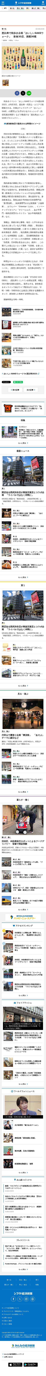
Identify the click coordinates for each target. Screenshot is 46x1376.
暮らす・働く (36, 8)
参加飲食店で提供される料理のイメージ (23, 123)
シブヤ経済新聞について (11, 1308)
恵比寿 (5, 40)
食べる (12, 8)
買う (27, 8)
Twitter (19, 1299)
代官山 (11, 40)
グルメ (17, 40)
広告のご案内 (7, 1321)
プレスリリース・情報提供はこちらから (16, 1311)
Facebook (13, 1299)
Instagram (26, 1299)
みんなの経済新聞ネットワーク (23, 1346)
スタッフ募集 (7, 1324)
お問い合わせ (7, 1317)
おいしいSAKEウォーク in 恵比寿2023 (20, 373)
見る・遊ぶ (20, 8)
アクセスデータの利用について (13, 1314)
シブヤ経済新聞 (23, 3)
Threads (32, 1299)
